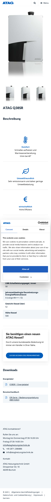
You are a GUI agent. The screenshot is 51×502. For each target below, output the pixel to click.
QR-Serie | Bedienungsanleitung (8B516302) (24, 398)
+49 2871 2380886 (14, 448)
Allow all (25, 269)
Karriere (6, 498)
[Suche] (34, 3)
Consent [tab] (9, 229)
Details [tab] (25, 229)
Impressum (38, 495)
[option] (25, 46)
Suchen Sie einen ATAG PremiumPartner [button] (24, 355)
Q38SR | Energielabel (19, 384)
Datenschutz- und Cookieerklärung (17, 495)
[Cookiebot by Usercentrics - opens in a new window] (38, 223)
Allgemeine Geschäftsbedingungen (26, 492)
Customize (24, 277)
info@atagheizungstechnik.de (19, 452)
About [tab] (41, 229)
